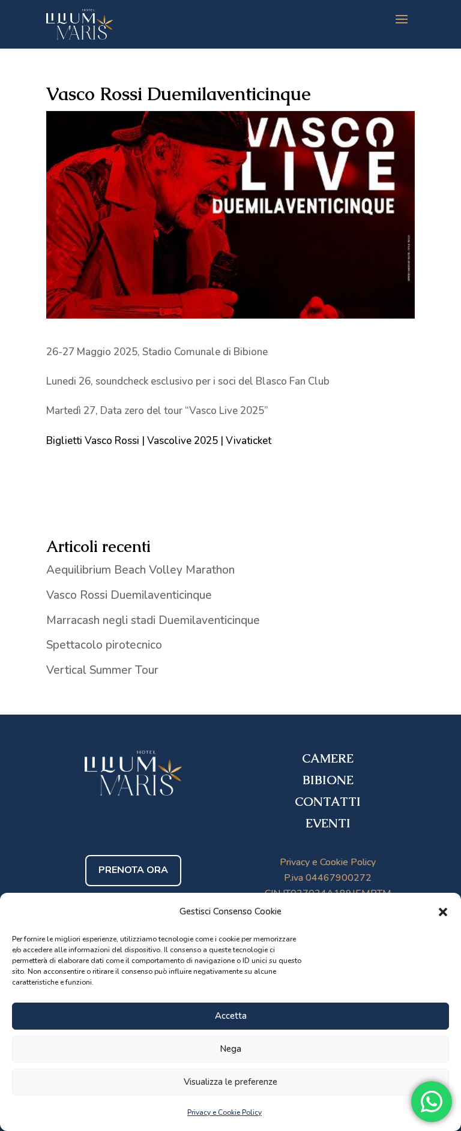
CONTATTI (328, 801)
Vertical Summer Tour (102, 670)
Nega (230, 1049)
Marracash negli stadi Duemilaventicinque (153, 620)
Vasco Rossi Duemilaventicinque (129, 595)
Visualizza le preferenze (230, 1082)
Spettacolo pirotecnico (104, 645)
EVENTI (328, 823)
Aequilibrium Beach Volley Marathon (140, 570)
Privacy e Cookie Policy (224, 1112)
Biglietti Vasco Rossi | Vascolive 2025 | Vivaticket (158, 441)
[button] (443, 912)
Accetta (231, 1016)
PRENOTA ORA (133, 870)
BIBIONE (328, 780)
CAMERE (328, 758)
